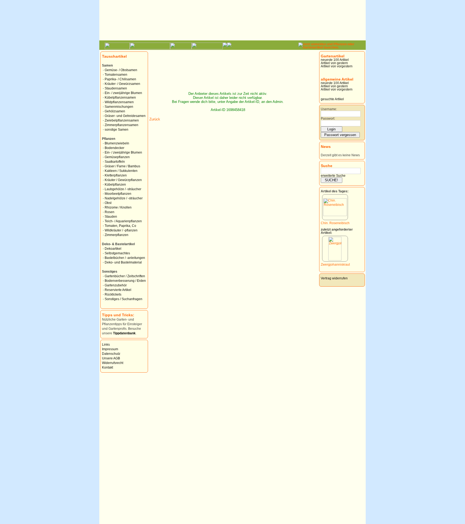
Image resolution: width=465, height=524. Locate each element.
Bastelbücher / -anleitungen (125, 257)
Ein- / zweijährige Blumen (123, 93)
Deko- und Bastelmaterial (123, 262)
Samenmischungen (119, 106)
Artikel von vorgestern (337, 66)
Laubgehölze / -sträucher (123, 189)
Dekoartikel (113, 248)
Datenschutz (111, 353)
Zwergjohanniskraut (335, 264)
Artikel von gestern (334, 63)
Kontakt (107, 367)
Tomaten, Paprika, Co (120, 225)
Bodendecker (114, 148)
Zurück (154, 119)
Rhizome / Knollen (118, 207)
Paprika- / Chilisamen (120, 79)
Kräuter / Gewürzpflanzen (123, 180)
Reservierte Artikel (118, 290)
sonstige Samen (116, 129)
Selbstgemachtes (117, 253)
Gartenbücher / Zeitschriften (125, 276)
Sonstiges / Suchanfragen (123, 299)
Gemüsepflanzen (117, 157)
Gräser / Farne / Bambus (122, 166)
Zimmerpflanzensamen (121, 125)
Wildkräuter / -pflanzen (121, 230)
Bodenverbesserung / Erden (125, 280)
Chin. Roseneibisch (335, 223)
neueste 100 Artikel (335, 59)
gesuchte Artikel (332, 99)
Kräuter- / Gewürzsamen (122, 83)
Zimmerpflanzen (116, 235)
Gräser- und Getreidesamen (125, 115)
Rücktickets (113, 294)
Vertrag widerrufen (334, 278)
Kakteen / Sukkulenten (121, 170)
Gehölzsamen (115, 111)
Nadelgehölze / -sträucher (124, 198)
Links (106, 344)
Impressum (110, 349)
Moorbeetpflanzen (118, 193)
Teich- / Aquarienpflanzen (123, 221)
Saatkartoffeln (115, 161)
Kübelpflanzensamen (120, 97)
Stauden (111, 216)
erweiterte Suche (333, 175)
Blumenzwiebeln (117, 143)
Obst (108, 202)
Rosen (109, 212)
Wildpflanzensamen (119, 102)
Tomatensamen (116, 74)
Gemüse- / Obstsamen (121, 70)
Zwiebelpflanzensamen (122, 120)
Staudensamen (116, 88)
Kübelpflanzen (115, 184)
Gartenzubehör (116, 285)
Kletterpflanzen (116, 175)
